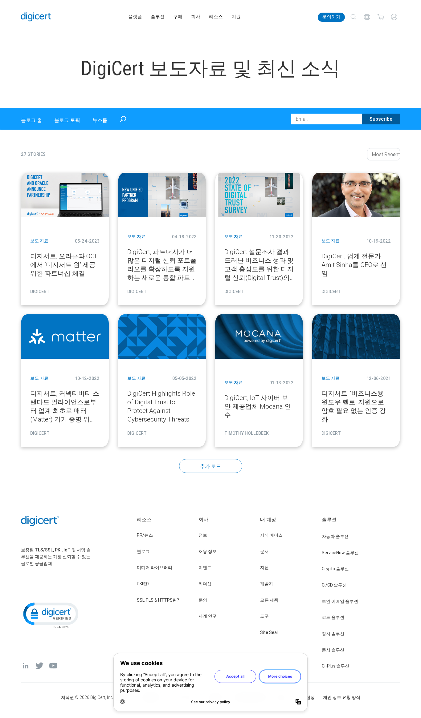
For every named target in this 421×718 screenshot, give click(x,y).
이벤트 (204, 567)
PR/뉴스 (145, 535)
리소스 (216, 16)
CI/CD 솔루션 (334, 585)
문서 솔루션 (333, 650)
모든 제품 (269, 600)
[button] (50, 614)
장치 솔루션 (333, 633)
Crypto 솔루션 (335, 568)
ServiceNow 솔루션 (340, 552)
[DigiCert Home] (36, 16)
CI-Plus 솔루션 (335, 666)
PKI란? (143, 584)
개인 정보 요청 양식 (341, 697)
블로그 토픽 (67, 120)
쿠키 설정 (305, 697)
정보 (202, 535)
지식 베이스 (271, 535)
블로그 (143, 551)
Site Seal (269, 632)
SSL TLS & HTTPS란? (158, 600)
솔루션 (158, 16)
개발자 (266, 584)
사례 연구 (207, 616)
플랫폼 (135, 16)
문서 (264, 551)
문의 (202, 600)
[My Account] (394, 17)
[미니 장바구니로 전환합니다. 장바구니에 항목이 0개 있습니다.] (380, 17)
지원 (236, 16)
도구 (264, 616)
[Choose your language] (367, 17)
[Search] (353, 17)
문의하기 (331, 17)
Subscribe (381, 119)
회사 (195, 16)
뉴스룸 (99, 120)
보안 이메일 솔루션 (340, 601)
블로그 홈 (31, 120)
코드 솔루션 (333, 617)
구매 (177, 16)
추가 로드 (210, 466)
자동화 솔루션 (335, 536)
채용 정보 (207, 551)
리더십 (204, 584)
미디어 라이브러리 (154, 567)
